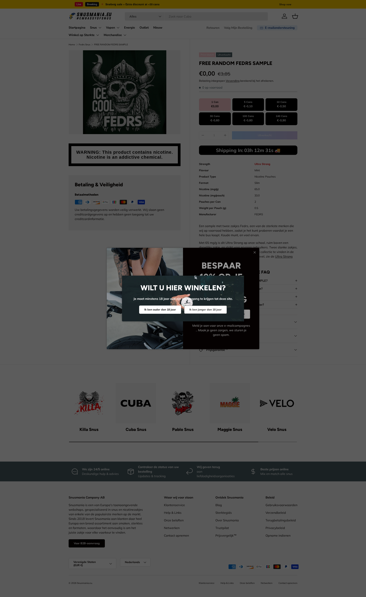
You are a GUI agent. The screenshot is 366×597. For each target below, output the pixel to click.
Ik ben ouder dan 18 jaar (160, 309)
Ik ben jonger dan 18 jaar (205, 309)
